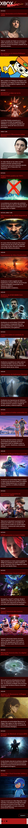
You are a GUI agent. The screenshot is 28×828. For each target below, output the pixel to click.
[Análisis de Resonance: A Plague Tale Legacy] (14, 707)
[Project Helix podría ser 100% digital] (14, 189)
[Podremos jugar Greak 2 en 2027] (14, 585)
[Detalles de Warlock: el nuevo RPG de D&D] (14, 747)
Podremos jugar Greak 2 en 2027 (13, 573)
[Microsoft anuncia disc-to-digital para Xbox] (14, 666)
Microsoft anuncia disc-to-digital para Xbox (13, 653)
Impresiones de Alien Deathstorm (14, 255)
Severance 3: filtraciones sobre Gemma (13, 135)
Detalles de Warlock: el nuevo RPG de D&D (14, 734)
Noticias (3, 10)
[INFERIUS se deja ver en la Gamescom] (14, 106)
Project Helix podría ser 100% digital (12, 176)
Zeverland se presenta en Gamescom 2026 (10, 494)
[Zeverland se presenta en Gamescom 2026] (14, 507)
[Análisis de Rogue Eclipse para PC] (14, 465)
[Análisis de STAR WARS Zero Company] (14, 308)
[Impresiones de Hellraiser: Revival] (14, 386)
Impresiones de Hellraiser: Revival (14, 374)
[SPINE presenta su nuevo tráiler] (14, 547)
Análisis (3, 50)
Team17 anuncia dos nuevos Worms (12, 612)
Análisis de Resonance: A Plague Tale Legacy (13, 695)
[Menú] (26, 4)
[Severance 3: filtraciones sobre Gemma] (14, 148)
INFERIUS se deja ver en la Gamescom (11, 94)
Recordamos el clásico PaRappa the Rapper (13, 54)
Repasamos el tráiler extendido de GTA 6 (14, 413)
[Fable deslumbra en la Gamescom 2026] (14, 27)
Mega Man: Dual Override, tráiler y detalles (14, 774)
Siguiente (22, 815)
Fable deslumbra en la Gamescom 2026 (14, 14)
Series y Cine (4, 131)
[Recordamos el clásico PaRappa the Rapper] (14, 66)
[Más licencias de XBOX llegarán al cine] (14, 229)
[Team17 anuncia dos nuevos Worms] (14, 625)
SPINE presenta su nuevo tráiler (13, 535)
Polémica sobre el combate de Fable (12, 335)
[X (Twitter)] (2, 821)
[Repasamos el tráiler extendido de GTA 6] (14, 426)
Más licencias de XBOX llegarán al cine (14, 216)
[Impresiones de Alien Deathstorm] (14, 267)
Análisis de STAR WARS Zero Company (12, 296)
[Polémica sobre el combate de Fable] (14, 348)
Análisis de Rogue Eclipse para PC (14, 454)
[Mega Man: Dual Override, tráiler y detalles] (14, 787)
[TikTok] (4, 821)
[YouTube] (6, 821)
